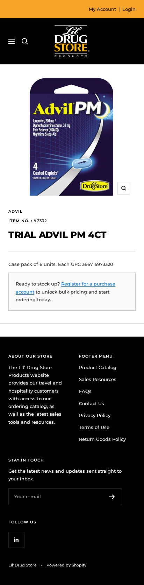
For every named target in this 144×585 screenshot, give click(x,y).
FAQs (85, 391)
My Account (102, 9)
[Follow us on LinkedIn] (16, 540)
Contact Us (91, 403)
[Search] (25, 41)
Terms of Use (94, 427)
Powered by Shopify (66, 565)
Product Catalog (97, 367)
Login (129, 9)
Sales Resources (97, 379)
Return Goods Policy (102, 439)
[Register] (112, 496)
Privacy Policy (94, 415)
